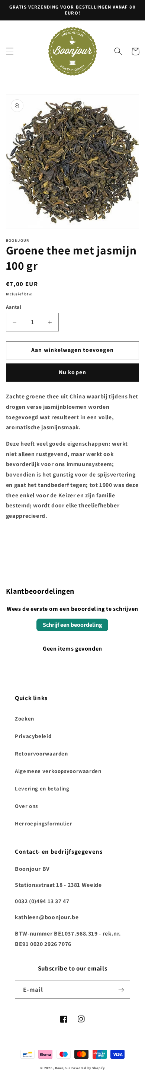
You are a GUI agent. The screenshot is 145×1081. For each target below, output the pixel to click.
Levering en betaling (42, 788)
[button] (9, 51)
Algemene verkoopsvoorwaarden (58, 770)
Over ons (26, 805)
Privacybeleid (33, 736)
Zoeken (24, 718)
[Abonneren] (121, 990)
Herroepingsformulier (43, 823)
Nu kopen (72, 372)
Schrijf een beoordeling (72, 625)
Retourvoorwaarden (41, 753)
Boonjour (62, 1068)
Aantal (14, 307)
